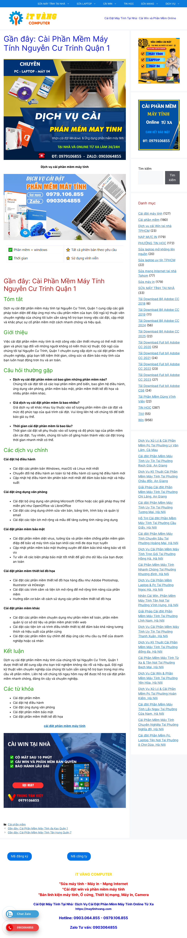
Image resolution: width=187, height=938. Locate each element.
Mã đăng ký (19, 856)
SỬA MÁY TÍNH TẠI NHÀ (51, 3)
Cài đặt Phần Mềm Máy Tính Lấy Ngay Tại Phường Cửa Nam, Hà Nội (157, 709)
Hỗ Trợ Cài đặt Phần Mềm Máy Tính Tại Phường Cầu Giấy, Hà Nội (157, 522)
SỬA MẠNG (147, 3)
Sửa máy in (146, 282)
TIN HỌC (129, 3)
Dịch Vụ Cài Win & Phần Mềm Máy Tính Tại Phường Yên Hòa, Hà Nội (158, 678)
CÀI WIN (107, 3)
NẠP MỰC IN (147, 237)
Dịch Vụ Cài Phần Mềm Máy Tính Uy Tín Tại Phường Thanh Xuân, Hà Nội (158, 631)
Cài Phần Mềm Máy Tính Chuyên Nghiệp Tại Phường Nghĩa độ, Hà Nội (158, 724)
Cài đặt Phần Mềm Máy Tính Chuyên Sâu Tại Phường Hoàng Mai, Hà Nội (158, 538)
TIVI (141, 414)
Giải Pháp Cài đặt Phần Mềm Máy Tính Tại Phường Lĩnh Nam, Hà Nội (158, 615)
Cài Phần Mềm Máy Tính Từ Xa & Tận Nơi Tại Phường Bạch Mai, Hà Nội (158, 662)
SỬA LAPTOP (84, 3)
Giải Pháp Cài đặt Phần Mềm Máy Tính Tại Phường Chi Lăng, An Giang (158, 491)
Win (141, 420)
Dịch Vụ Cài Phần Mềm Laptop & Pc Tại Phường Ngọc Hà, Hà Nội (155, 584)
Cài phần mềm (17, 824)
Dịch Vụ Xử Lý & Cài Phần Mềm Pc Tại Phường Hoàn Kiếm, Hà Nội (157, 693)
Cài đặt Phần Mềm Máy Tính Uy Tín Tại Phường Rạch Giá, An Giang (155, 460)
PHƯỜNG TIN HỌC (152, 243)
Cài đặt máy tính (150, 213)
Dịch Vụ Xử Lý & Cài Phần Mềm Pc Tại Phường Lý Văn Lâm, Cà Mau (158, 445)
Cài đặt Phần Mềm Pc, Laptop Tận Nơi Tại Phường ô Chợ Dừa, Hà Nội (158, 740)
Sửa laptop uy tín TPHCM (156, 260)
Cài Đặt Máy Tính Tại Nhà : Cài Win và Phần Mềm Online (140, 18)
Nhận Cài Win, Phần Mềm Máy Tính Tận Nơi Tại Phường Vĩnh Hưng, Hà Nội (158, 600)
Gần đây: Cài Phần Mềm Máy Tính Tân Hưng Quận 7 (39, 832)
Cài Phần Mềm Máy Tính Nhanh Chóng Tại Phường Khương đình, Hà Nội (157, 569)
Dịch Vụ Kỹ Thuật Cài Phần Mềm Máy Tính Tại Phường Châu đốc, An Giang (158, 476)
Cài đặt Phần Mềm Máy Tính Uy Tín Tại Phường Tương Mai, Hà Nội (155, 507)
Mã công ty (79, 856)
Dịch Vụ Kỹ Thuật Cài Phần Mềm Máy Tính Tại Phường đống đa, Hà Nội (158, 646)
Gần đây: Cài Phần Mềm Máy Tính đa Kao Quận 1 (38, 828)
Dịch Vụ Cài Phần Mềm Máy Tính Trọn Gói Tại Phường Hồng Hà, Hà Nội (158, 553)
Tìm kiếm (145, 168)
